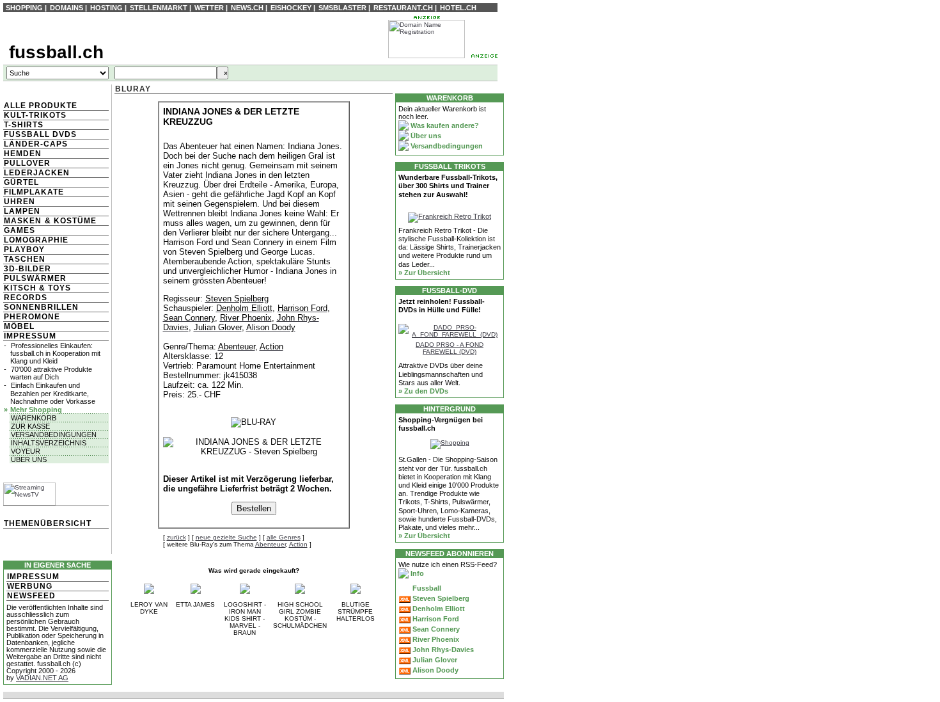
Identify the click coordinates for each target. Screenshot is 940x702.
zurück (176, 537)
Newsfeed (31, 595)
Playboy (24, 249)
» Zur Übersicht (424, 272)
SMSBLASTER (342, 8)
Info (416, 573)
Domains (66, 8)
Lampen (22, 211)
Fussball (426, 588)
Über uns (29, 459)
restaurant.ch (403, 8)
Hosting (106, 8)
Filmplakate (34, 191)
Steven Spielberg (440, 598)
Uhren (19, 201)
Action (298, 544)
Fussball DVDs (40, 134)
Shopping (24, 8)
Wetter (209, 8)
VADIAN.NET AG (42, 678)
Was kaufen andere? (444, 125)
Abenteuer (270, 544)
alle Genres (284, 537)
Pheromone (32, 316)
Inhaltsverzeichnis (48, 443)
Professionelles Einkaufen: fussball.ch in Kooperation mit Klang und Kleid (55, 353)
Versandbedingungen (54, 434)
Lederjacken (37, 172)
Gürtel (21, 182)
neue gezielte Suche (226, 537)
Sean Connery (435, 629)
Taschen (24, 259)
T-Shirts (23, 124)
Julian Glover (434, 660)
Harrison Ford (435, 619)
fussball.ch (56, 52)
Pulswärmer (35, 278)
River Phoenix (435, 639)
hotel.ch (458, 8)
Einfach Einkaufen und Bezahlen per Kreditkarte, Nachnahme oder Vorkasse (52, 392)
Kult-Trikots (35, 115)
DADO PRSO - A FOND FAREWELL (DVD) (449, 348)
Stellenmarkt (158, 8)
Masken (23, 220)
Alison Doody (434, 670)
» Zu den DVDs (423, 391)
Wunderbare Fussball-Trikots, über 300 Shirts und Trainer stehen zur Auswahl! (447, 185)
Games (19, 230)
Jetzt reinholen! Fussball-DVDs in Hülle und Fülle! (441, 306)
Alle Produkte (40, 105)
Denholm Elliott (438, 608)
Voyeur (25, 451)
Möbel (19, 326)
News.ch (247, 8)
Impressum (30, 335)
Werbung (29, 586)
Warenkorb (33, 418)
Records (25, 297)
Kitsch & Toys (37, 287)
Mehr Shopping (36, 409)
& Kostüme (69, 220)
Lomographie (36, 239)
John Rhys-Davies (442, 649)
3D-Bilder (27, 268)
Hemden (23, 153)
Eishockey (290, 8)
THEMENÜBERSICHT (47, 523)
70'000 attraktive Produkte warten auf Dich (51, 373)
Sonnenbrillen (41, 307)
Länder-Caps (36, 144)
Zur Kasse (30, 426)
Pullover (27, 163)
